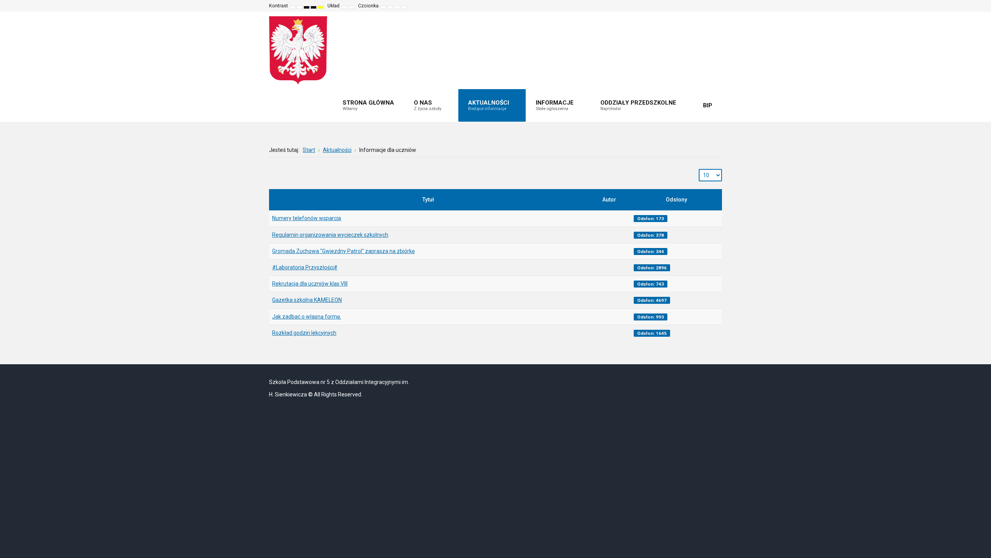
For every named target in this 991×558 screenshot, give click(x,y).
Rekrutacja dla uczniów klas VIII (310, 284)
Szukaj (710, 6)
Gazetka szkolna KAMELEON (307, 300)
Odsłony (676, 199)
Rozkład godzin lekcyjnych (304, 333)
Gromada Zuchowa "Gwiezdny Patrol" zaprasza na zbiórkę (343, 251)
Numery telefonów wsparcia (306, 218)
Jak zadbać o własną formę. (306, 316)
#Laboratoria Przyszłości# (305, 267)
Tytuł (428, 199)
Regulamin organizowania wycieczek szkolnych (330, 235)
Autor (609, 199)
